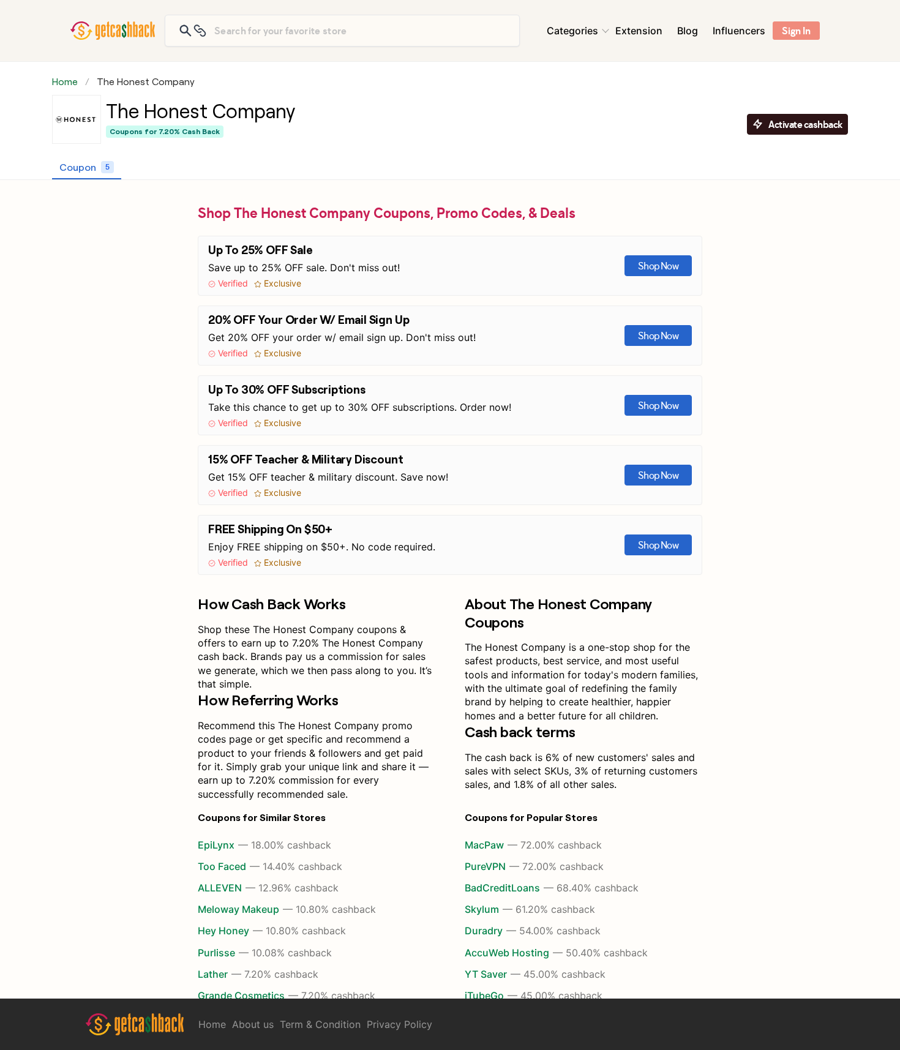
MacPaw (533, 845)
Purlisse (265, 953)
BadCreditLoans (552, 888)
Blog (687, 30)
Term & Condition (320, 1024)
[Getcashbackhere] (112, 30)
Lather (258, 974)
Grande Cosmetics (286, 995)
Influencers (739, 30)
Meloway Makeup (287, 909)
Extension (638, 30)
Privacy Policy (399, 1024)
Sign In (796, 30)
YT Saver (535, 974)
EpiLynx (264, 845)
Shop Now (658, 266)
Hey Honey (272, 930)
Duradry (533, 930)
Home (65, 81)
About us (253, 1024)
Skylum (530, 909)
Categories (572, 30)
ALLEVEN (268, 888)
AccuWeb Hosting (556, 953)
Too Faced (270, 866)
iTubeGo (533, 995)
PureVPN (534, 866)
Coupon (84, 167)
